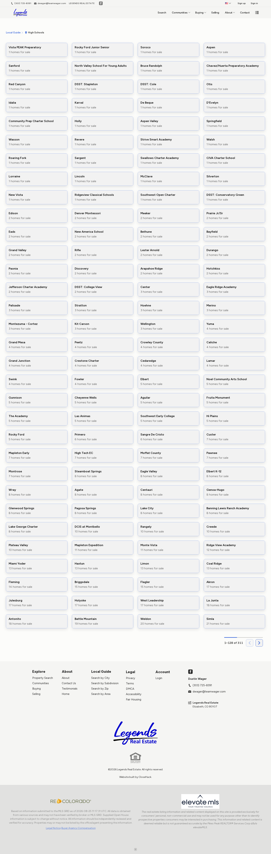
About (228, 12)
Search (162, 12)
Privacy (130, 678)
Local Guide (101, 671)
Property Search (42, 678)
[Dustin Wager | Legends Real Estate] (135, 733)
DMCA (130, 688)
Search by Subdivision (105, 683)
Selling (215, 12)
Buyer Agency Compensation (78, 828)
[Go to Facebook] (101, 3)
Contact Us (69, 683)
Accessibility (133, 694)
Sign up (242, 3)
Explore (38, 671)
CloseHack (145, 777)
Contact (245, 12)
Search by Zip (100, 688)
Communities (179, 12)
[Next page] (259, 643)
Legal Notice (53, 828)
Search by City (100, 678)
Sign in (254, 3)
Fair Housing (133, 699)
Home (66, 694)
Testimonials (69, 688)
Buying (199, 12)
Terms (130, 683)
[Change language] (228, 3)
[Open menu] (257, 12)
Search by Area (100, 694)
